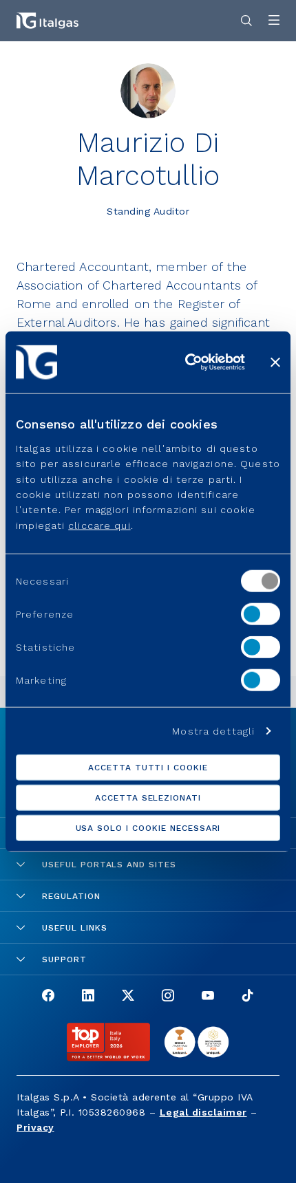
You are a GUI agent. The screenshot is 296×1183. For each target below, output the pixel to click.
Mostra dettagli (213, 730)
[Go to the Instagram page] (168, 997)
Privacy (35, 1127)
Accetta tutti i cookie (148, 767)
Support (64, 959)
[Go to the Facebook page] (48, 997)
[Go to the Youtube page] (208, 997)
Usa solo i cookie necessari (148, 827)
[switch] (260, 614)
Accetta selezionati (148, 797)
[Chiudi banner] (275, 362)
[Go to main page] (47, 20)
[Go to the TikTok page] (248, 997)
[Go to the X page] (128, 997)
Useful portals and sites (109, 864)
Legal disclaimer (203, 1112)
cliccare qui (99, 525)
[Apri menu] (273, 21)
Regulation (71, 896)
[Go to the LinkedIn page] (88, 997)
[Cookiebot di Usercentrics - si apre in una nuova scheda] (186, 362)
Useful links (74, 928)
